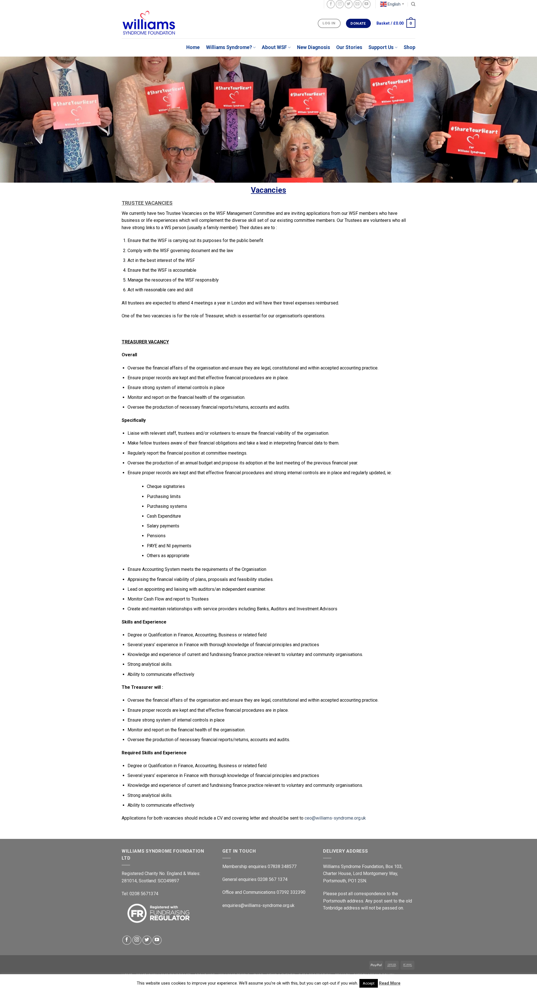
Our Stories (349, 47)
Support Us (381, 47)
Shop (409, 47)
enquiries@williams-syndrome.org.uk (258, 905)
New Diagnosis (313, 47)
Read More (390, 983)
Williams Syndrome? (229, 47)
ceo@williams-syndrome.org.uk (335, 818)
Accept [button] (369, 983)
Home (193, 47)
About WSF (274, 47)
